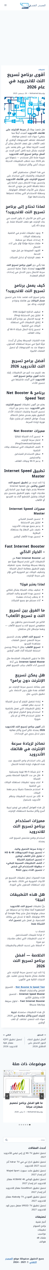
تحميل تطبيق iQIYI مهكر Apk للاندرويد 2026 (12, 1040)
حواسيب (42, 1234)
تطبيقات (41, 69)
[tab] (29, 1124)
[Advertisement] (24, 36)
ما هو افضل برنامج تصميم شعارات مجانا (26, 1104)
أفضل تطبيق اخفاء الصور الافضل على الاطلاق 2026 (36, 1040)
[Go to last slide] (42, 1096)
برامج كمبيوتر (39, 1226)
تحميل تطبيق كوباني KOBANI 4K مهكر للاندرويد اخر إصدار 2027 (26, 1181)
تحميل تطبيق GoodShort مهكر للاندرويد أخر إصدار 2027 (26, 1190)
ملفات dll (41, 1238)
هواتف (42, 1242)
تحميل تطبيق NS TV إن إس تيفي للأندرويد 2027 (25, 1155)
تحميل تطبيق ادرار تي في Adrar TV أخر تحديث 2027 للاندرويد (26, 1164)
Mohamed (34, 93)
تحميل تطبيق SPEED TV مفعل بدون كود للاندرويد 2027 (26, 1207)
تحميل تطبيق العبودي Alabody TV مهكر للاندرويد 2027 (26, 1199)
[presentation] (24, 1084)
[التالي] (7, 1096)
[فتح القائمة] (5, 5)
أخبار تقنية (41, 1222)
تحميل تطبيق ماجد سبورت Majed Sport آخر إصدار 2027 (26, 1173)
